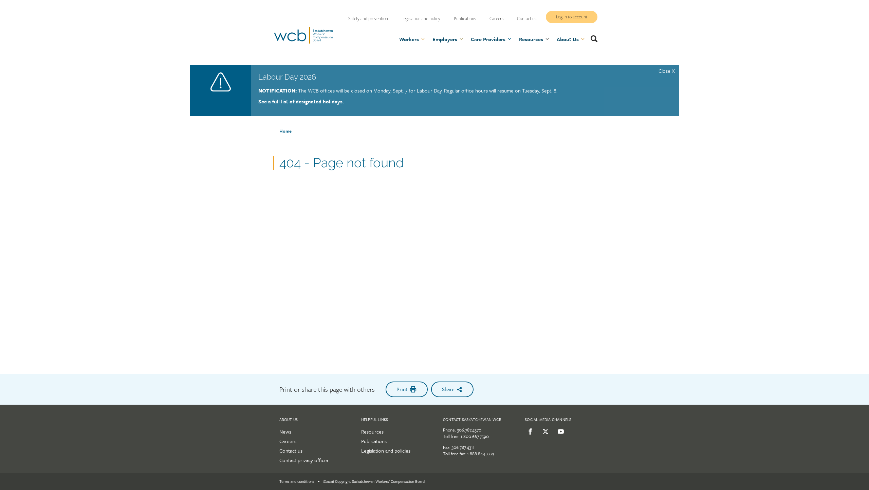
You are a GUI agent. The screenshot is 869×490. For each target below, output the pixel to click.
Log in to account (571, 17)
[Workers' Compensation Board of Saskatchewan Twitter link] (544, 431)
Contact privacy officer (304, 460)
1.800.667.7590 (475, 436)
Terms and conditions (296, 481)
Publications (465, 18)
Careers (496, 18)
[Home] (303, 42)
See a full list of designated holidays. (301, 101)
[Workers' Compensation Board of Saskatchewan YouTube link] (559, 431)
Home (285, 131)
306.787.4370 (469, 429)
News (285, 431)
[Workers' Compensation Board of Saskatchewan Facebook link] (529, 431)
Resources (372, 431)
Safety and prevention (368, 18)
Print (401, 389)
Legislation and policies (385, 450)
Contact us (526, 18)
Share (448, 389)
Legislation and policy (421, 18)
